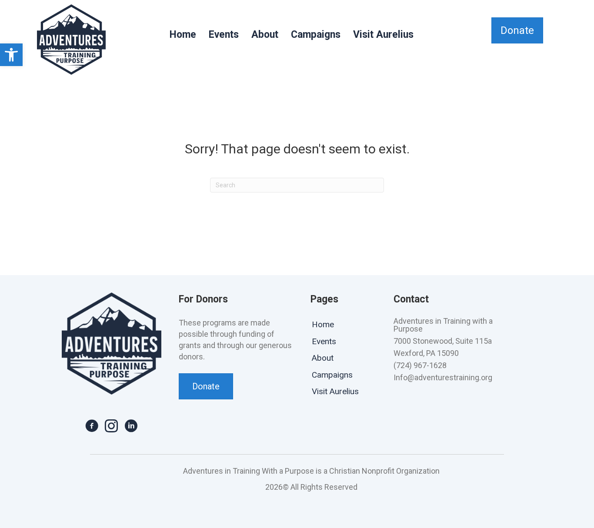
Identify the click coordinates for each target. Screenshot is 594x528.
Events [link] (224, 34)
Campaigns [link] (315, 34)
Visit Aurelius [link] (383, 34)
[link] (11, 54)
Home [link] (183, 34)
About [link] (264, 34)
